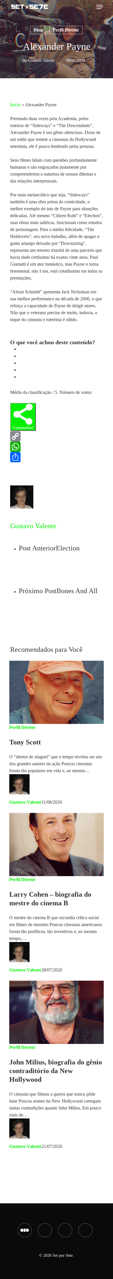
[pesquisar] (89, 6)
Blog (38, 29)
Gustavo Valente (41, 60)
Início (15, 104)
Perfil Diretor (66, 29)
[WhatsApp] (56, 447)
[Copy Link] (56, 436)
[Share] (56, 457)
